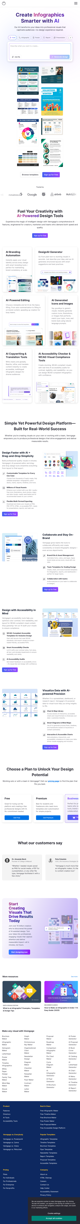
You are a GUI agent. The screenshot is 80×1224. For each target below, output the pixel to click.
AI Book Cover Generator (73, 1050)
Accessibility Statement (49, 1192)
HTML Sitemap (46, 1178)
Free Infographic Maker (49, 1111)
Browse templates (30, 175)
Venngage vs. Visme (11, 1146)
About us (43, 1174)
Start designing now (19, 952)
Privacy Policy (45, 1195)
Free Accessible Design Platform (52, 1128)
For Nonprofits (8, 1188)
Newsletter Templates (48, 1153)
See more (74, 976)
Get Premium (48, 818)
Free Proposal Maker (48, 1124)
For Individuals (8, 1178)
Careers (43, 1181)
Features (6, 1111)
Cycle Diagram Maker (49, 1064)
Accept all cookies (54, 1218)
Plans (5, 1174)
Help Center (44, 1188)
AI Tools (6, 1118)
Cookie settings (54, 1213)
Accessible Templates (48, 1163)
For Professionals (9, 1181)
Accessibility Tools (10, 1121)
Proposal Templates (48, 1160)
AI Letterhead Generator (73, 1064)
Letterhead (6, 1054)
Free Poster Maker (47, 1121)
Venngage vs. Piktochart (12, 1149)
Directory (6, 1114)
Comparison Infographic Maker (51, 1050)
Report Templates (47, 1156)
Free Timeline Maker (48, 1114)
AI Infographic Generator (50, 1073)
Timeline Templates (47, 1142)
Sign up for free (51, 175)
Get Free (16, 818)
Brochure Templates (48, 1146)
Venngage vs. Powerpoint (13, 1139)
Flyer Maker (29, 1080)
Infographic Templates (49, 1139)
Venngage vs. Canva (11, 1142)
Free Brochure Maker (48, 1118)
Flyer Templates (46, 1149)
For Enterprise (8, 1185)
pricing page (53, 781)
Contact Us (44, 1185)
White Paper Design (5, 1071)
